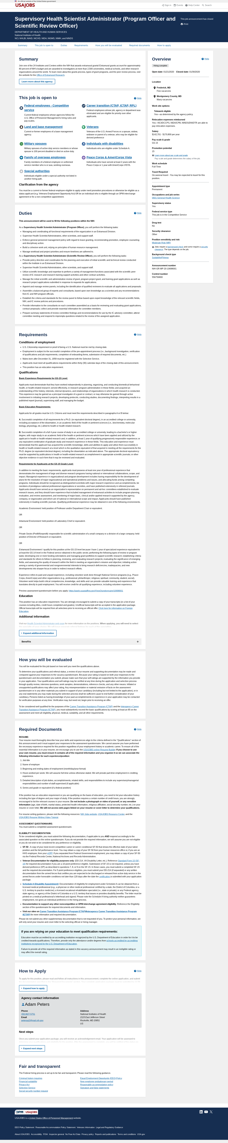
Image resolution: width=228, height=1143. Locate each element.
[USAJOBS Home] (26, 5)
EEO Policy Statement (24, 1127)
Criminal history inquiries (30, 1078)
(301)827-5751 (28, 1014)
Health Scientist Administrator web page (46, 623)
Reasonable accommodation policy (96, 1085)
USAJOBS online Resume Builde (99, 750)
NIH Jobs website (88, 814)
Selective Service (27, 1088)
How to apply (164, 45)
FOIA (45, 1134)
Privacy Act (24, 1085)
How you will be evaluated (108, 45)
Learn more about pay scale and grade (171, 155)
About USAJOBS (22, 1134)
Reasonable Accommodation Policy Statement (55, 1127)
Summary (22, 45)
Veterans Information (86, 1127)
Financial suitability (28, 1081)
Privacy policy (88, 1134)
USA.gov (141, 1134)
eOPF (50, 853)
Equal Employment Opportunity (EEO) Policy (101, 1078)
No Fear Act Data (72, 1134)
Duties (64, 45)
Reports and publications (105, 1134)
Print (186, 24)
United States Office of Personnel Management (51, 1118)
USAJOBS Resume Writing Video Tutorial (38, 817)
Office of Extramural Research (51, 75)
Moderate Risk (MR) (161, 243)
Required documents (139, 45)
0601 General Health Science (166, 198)
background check (175, 247)
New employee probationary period (96, 1081)
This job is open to (44, 45)
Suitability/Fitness (160, 257)
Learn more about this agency (37, 81)
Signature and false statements (94, 1088)
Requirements (81, 45)
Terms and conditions (127, 1134)
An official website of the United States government (37, 1)
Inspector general (56, 1134)
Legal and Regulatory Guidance (109, 1127)
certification (104, 876)
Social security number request (33, 1091)
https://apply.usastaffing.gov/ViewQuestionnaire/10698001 (96, 591)
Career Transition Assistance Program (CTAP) (91, 706)
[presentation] (181, 89)
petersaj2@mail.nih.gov (32, 1020)
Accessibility (36, 1134)
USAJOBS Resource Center (111, 814)
